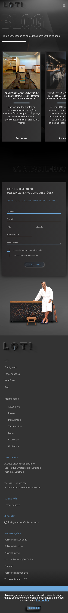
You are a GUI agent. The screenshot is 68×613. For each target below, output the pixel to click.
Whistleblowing (12, 553)
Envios (11, 413)
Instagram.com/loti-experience (23, 522)
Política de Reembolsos (16, 573)
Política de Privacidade (15, 539)
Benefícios (9, 380)
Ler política (42, 600)
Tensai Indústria (12, 505)
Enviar (34, 264)
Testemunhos (15, 426)
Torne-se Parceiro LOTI (15, 579)
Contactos (13, 446)
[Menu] (64, 6)
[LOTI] (14, 9)
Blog (6, 387)
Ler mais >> (22, 138)
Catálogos (13, 439)
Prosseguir (34, 608)
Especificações (12, 374)
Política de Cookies (13, 546)
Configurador (11, 367)
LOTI (6, 360)
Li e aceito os (27, 250)
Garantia (8, 566)
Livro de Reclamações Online (18, 559)
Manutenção (14, 420)
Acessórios (14, 406)
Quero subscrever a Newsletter (25, 256)
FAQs (11, 433)
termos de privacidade (33, 250)
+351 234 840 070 (18, 483)
